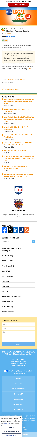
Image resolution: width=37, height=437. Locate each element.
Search (33, 241)
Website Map (18, 404)
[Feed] (27, 230)
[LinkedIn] (15, 230)
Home (12, 89)
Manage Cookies (19, 373)
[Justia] (21, 230)
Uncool (6, 271)
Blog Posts (18, 409)
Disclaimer (18, 394)
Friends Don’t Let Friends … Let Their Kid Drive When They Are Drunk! (18, 144)
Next (17, 89)
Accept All (11, 427)
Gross (9, 79)
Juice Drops (8, 97)
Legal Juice (18, 16)
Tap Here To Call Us (18, 4)
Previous (5, 89)
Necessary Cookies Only (11, 432)
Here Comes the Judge (11, 296)
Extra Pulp (7, 276)
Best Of (6, 251)
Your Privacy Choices (16, 371)
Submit (18, 344)
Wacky (6, 291)
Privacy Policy (18, 389)
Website (18, 383)
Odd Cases (22, 79)
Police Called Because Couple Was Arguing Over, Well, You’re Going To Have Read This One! (19, 158)
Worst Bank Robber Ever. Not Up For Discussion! (16, 110)
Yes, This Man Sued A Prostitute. (15, 150)
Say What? (7, 256)
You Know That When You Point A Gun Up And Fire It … (18, 136)
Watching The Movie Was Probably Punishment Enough (16, 167)
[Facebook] (4, 230)
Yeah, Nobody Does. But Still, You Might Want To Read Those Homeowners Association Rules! (19, 101)
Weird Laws (7, 301)
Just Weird (14, 79)
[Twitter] (10, 230)
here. (29, 69)
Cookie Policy (28, 371)
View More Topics (8, 312)
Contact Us (18, 399)
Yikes (5, 281)
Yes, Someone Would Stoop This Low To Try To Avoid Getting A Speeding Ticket (19, 175)
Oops (5, 286)
